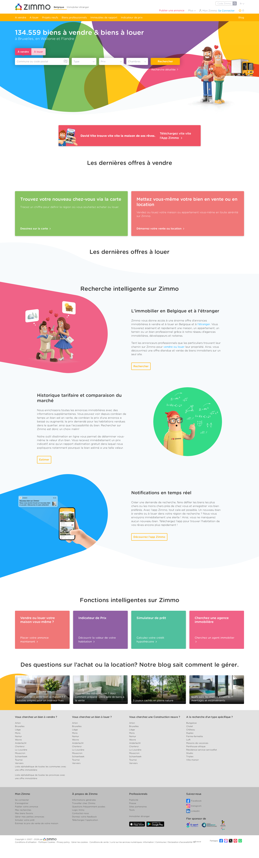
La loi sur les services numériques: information (132, 842)
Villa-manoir (192, 759)
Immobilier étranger (78, 7)
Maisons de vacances (197, 743)
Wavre (18, 739)
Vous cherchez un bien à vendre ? (36, 717)
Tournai (19, 759)
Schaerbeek (21, 756)
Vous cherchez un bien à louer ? (92, 717)
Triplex (189, 756)
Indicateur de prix (132, 17)
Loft (188, 739)
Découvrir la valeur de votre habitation (97, 639)
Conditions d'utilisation (26, 842)
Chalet (189, 726)
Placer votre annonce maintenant (34, 639)
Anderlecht (20, 743)
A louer (34, 17)
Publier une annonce (171, 10)
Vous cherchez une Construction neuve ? (154, 717)
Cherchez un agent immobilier (214, 637)
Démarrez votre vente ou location (159, 228)
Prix (103, 61)
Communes (161, 842)
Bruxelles (19, 726)
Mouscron (20, 753)
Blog (241, 17)
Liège (18, 729)
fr (241, 3)
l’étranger (204, 324)
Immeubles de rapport (103, 17)
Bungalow (191, 723)
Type (76, 61)
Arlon (18, 723)
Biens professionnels (74, 17)
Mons (17, 733)
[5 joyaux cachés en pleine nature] (158, 688)
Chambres (134, 61)
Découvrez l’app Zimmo (149, 537)
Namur (18, 736)
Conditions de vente (99, 842)
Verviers (19, 763)
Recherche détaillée (163, 69)
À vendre (23, 51)
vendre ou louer (174, 346)
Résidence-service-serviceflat (201, 749)
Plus (191, 10)
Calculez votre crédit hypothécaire (150, 639)
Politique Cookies (47, 842)
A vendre (20, 17)
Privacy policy (63, 842)
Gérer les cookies (79, 842)
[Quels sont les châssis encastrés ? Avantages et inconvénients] (216, 689)
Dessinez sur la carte (34, 228)
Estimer (44, 459)
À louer (38, 51)
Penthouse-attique (195, 746)
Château (190, 729)
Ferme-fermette (194, 736)
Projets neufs (50, 17)
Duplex (189, 733)
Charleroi (19, 746)
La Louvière (21, 749)
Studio (189, 753)
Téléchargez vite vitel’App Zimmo (175, 135)
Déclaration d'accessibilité (180, 842)
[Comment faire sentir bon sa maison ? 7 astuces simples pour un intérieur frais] (42, 689)
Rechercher (165, 61)
